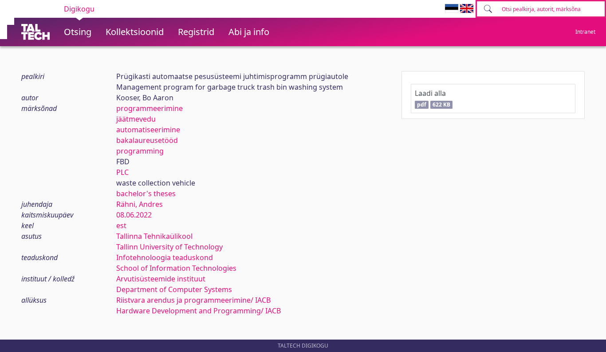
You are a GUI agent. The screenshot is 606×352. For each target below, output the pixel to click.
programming (140, 151)
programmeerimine (149, 108)
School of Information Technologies (176, 268)
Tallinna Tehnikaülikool (154, 236)
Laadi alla (432, 98)
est (121, 225)
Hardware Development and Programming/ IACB (198, 311)
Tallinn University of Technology (169, 247)
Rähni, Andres (139, 204)
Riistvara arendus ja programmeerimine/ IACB (193, 300)
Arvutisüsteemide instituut (160, 279)
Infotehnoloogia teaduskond (164, 257)
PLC (122, 172)
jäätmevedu (136, 119)
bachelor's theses (146, 193)
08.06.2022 (134, 215)
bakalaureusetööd (147, 140)
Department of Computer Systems (174, 289)
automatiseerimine (148, 129)
